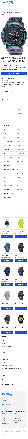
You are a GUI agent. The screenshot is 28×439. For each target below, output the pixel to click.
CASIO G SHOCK (15, 12)
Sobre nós (5, 418)
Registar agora (14, 73)
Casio (15, 413)
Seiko (15, 416)
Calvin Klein (17, 418)
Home (3, 413)
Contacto (4, 420)
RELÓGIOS (3, 12)
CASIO (9, 12)
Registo (4, 416)
